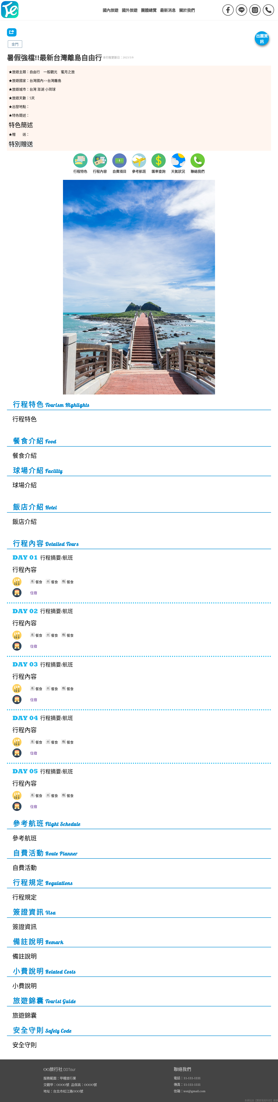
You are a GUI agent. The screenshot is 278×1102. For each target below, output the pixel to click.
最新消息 (168, 10)
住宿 (33, 593)
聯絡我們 (198, 171)
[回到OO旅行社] (9, 10)
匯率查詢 (158, 171)
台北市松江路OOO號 (68, 1091)
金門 (15, 44)
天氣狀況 (178, 171)
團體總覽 (149, 10)
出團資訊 (262, 39)
